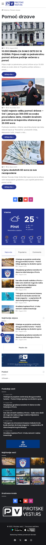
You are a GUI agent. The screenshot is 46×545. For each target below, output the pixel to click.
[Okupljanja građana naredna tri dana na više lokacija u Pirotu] (8, 273)
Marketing (14, 534)
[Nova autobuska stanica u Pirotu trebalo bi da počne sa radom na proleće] (8, 481)
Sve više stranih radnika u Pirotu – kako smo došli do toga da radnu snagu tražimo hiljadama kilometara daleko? (29, 284)
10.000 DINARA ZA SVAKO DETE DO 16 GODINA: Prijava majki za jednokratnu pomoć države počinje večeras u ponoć (23, 56)
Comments (37, 252)
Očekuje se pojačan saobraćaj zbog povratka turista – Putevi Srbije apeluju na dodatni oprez (28, 261)
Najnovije (8, 252)
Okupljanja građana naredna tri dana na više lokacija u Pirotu (29, 271)
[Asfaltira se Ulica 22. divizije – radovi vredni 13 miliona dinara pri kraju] (23, 481)
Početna (6, 10)
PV (4, 48)
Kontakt (33, 534)
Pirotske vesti (18, 526)
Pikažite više (23, 347)
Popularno (22, 252)
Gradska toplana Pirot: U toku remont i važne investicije (28, 307)
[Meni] (3, 4)
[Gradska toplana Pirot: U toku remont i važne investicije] (8, 309)
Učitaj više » (9, 74)
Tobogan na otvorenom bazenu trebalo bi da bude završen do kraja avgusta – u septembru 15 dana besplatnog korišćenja (29, 297)
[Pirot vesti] (14, 4)
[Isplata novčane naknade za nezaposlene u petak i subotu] (37, 472)
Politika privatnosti (24, 534)
